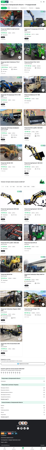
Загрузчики (23, 414)
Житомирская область (23, 394)
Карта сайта (4, 442)
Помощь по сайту (23, 425)
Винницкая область (23, 387)
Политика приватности (7, 437)
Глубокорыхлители (23, 410)
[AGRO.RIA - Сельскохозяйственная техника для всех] (5, 2)
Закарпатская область (23, 396)
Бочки (23, 407)
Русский (42, 445)
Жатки (23, 412)
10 (19, 373)
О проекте (3, 435)
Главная (4, 449)
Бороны (23, 405)
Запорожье (23, 381)
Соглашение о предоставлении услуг (10, 440)
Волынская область (23, 390)
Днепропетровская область (23, 392)
